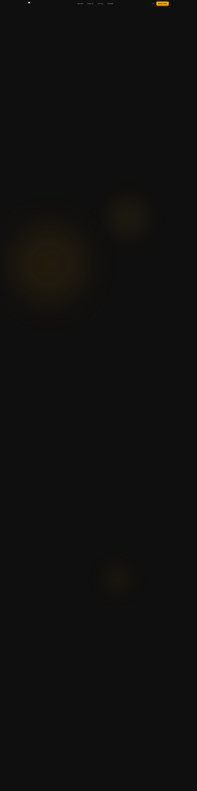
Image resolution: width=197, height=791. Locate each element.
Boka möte (162, 4)
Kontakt (110, 4)
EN (153, 4)
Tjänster (80, 4)
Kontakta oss (109, 421)
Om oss (100, 4)
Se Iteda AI (87, 421)
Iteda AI (90, 4)
